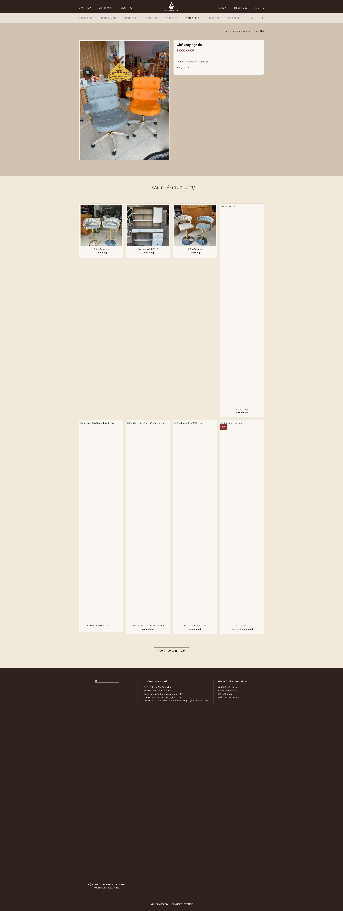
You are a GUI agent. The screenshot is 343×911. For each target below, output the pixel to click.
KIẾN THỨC (127, 8)
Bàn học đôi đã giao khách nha (101, 625)
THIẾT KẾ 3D (240, 8)
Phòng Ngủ (130, 18)
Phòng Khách (108, 18)
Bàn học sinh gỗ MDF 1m (195, 625)
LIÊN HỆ (260, 8)
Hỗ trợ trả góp (225, 694)
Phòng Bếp (172, 18)
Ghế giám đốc (242, 409)
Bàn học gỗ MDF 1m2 (148, 249)
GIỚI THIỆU (85, 8)
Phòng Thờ (151, 18)
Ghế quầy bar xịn (101, 249)
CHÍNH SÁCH (106, 8)
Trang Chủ (85, 18)
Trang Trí (213, 18)
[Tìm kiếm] (252, 18)
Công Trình (234, 18)
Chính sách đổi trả (227, 690)
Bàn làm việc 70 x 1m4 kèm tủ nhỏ (148, 625)
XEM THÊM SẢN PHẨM (171, 651)
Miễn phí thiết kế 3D (228, 697)
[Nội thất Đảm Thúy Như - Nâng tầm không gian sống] (171, 7)
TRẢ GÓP (221, 8)
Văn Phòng (192, 18)
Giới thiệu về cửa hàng (229, 687)
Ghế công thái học (242, 625)
